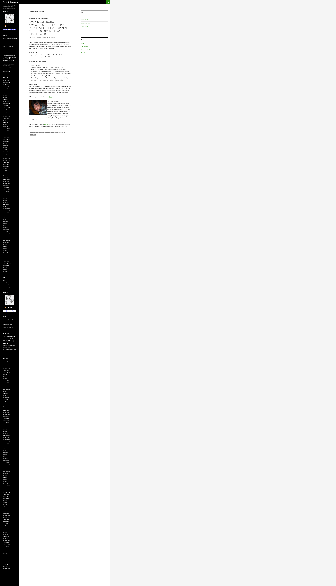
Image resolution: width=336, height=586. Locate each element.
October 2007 (6, 187)
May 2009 (5, 147)
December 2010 (6, 116)
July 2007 (5, 194)
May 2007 (5, 198)
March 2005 (5, 252)
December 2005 (6, 233)
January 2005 (6, 257)
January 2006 (6, 231)
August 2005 (6, 242)
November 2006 (6, 210)
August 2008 (6, 166)
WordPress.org (85, 26)
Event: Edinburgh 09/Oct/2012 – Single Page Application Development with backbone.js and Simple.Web (49, 28)
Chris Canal (43, 132)
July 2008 (5, 168)
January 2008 (6, 181)
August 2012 (6, 93)
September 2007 (6, 189)
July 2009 (5, 143)
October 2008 (6, 162)
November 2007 (6, 185)
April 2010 (5, 124)
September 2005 (6, 240)
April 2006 (5, 225)
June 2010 (5, 122)
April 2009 (5, 149)
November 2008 (6, 160)
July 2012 (5, 95)
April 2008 (5, 175)
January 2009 (6, 156)
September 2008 (6, 164)
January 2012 (6, 101)
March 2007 (5, 202)
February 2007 (6, 204)
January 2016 (6, 80)
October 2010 (6, 118)
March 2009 (5, 152)
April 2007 (5, 200)
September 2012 (6, 91)
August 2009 (6, 141)
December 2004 (6, 259)
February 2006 (6, 229)
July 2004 (5, 267)
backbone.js (34, 132)
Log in (82, 16)
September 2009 (6, 139)
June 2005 (5, 246)
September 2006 (6, 215)
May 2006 (5, 223)
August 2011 (6, 109)
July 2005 (5, 244)
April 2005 (5, 250)
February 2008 (6, 179)
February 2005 (6, 255)
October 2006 (6, 212)
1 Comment (52, 37)
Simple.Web (61, 132)
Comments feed (85, 23)
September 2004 (6, 263)
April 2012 (5, 97)
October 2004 (6, 261)
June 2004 (5, 269)
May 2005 (5, 248)
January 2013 (6, 84)
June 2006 (5, 221)
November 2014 (6, 82)
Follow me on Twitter (7, 43)
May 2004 (5, 271)
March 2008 (5, 177)
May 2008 (5, 173)
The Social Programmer (11, 2)
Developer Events (42, 18)
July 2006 (5, 219)
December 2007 (6, 183)
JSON (50, 132)
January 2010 (6, 130)
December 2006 (6, 208)
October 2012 (6, 88)
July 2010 (5, 120)
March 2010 (5, 126)
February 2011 (6, 112)
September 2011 (6, 107)
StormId (46, 124)
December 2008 (6, 158)
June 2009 (5, 145)
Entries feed (84, 20)
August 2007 (6, 191)
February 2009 (6, 154)
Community (33, 18)
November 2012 (6, 71)
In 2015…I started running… (9, 55)
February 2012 (6, 99)
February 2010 (6, 128)
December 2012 (6, 86)
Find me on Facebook (8, 46)
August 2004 (6, 265)
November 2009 (6, 135)
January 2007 (6, 206)
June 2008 (5, 170)
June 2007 (5, 196)
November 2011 (6, 103)
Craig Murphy (42, 37)
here (50, 97)
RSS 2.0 (10, 26)
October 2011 (6, 105)
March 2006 (5, 227)
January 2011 (6, 114)
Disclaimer (102, 2)
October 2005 (6, 238)
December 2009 (6, 133)
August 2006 (6, 217)
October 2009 (6, 137)
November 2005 (6, 236)
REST (55, 132)
